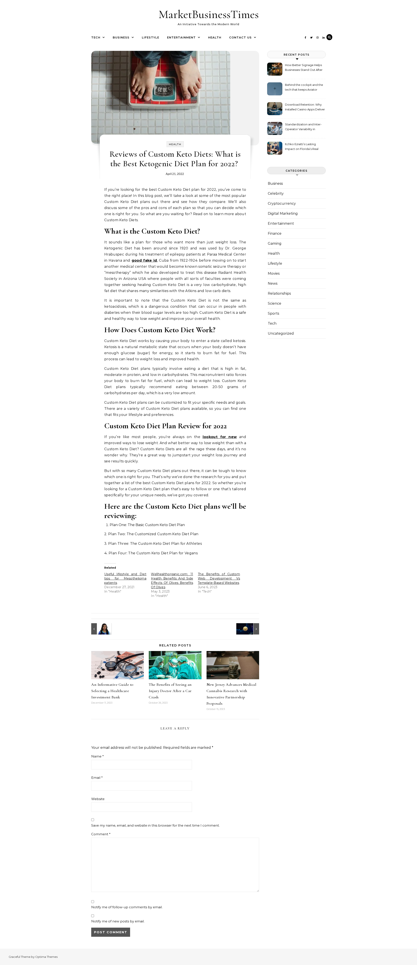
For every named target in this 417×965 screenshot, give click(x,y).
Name (97, 756)
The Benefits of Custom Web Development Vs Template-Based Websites (219, 578)
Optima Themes (46, 956)
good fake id (144, 260)
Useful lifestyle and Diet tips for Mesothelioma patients (125, 578)
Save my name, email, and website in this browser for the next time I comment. (155, 825)
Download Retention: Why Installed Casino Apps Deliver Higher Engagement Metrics (305, 107)
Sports (273, 313)
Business (121, 37)
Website (97, 799)
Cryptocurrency (282, 203)
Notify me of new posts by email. (117, 921)
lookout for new (220, 437)
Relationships (279, 293)
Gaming (274, 243)
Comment (101, 834)
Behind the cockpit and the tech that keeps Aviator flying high (304, 87)
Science (274, 303)
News (272, 283)
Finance (274, 233)
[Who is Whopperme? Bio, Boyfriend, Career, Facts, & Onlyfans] (101, 628)
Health (214, 37)
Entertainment (181, 37)
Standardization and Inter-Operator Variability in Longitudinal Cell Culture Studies (303, 127)
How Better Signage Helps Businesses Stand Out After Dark (304, 68)
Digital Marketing (283, 213)
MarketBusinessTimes (209, 14)
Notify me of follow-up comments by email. (126, 907)
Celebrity (276, 193)
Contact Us (240, 37)
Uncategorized (281, 333)
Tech (95, 37)
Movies (274, 273)
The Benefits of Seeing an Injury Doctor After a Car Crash (170, 690)
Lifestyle (150, 37)
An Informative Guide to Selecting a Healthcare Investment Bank (112, 690)
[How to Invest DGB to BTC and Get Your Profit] (249, 628)
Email (97, 778)
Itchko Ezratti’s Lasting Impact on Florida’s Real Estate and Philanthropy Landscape (301, 147)
